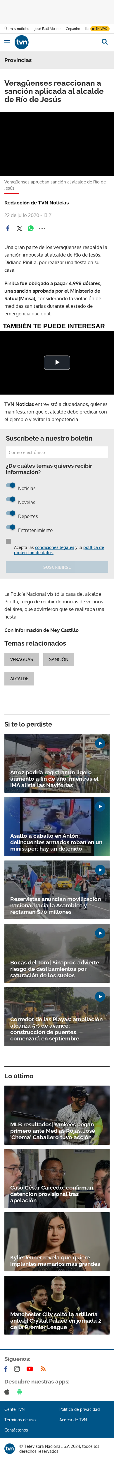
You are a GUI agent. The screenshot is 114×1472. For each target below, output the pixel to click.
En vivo (101, 28)
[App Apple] (8, 1391)
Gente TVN (14, 1409)
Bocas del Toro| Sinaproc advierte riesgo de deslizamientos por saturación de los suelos (54, 968)
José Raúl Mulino (47, 28)
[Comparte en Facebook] (8, 228)
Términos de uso (20, 1419)
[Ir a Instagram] (18, 1368)
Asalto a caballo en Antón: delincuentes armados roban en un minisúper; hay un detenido (56, 842)
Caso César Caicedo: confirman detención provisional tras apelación (51, 1194)
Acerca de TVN (73, 1419)
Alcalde (19, 678)
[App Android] (20, 1391)
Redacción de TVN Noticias (36, 203)
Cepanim (73, 28)
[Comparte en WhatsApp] (31, 228)
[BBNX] (9, 1448)
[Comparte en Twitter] (19, 228)
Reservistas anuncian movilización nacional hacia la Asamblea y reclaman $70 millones (55, 905)
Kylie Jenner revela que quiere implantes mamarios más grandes (55, 1260)
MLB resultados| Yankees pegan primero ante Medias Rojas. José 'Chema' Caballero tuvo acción (52, 1130)
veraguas (21, 659)
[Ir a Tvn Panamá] (55, 42)
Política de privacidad (79, 1409)
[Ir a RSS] (44, 1368)
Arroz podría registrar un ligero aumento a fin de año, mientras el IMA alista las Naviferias (54, 778)
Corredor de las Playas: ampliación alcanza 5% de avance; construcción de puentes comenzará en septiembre (56, 1029)
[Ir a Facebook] (7, 1368)
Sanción (58, 659)
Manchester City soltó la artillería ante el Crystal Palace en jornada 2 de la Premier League (55, 1320)
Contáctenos (16, 1429)
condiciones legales (54, 547)
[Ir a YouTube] (31, 1368)
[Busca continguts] (104, 42)
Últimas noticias (16, 28)
